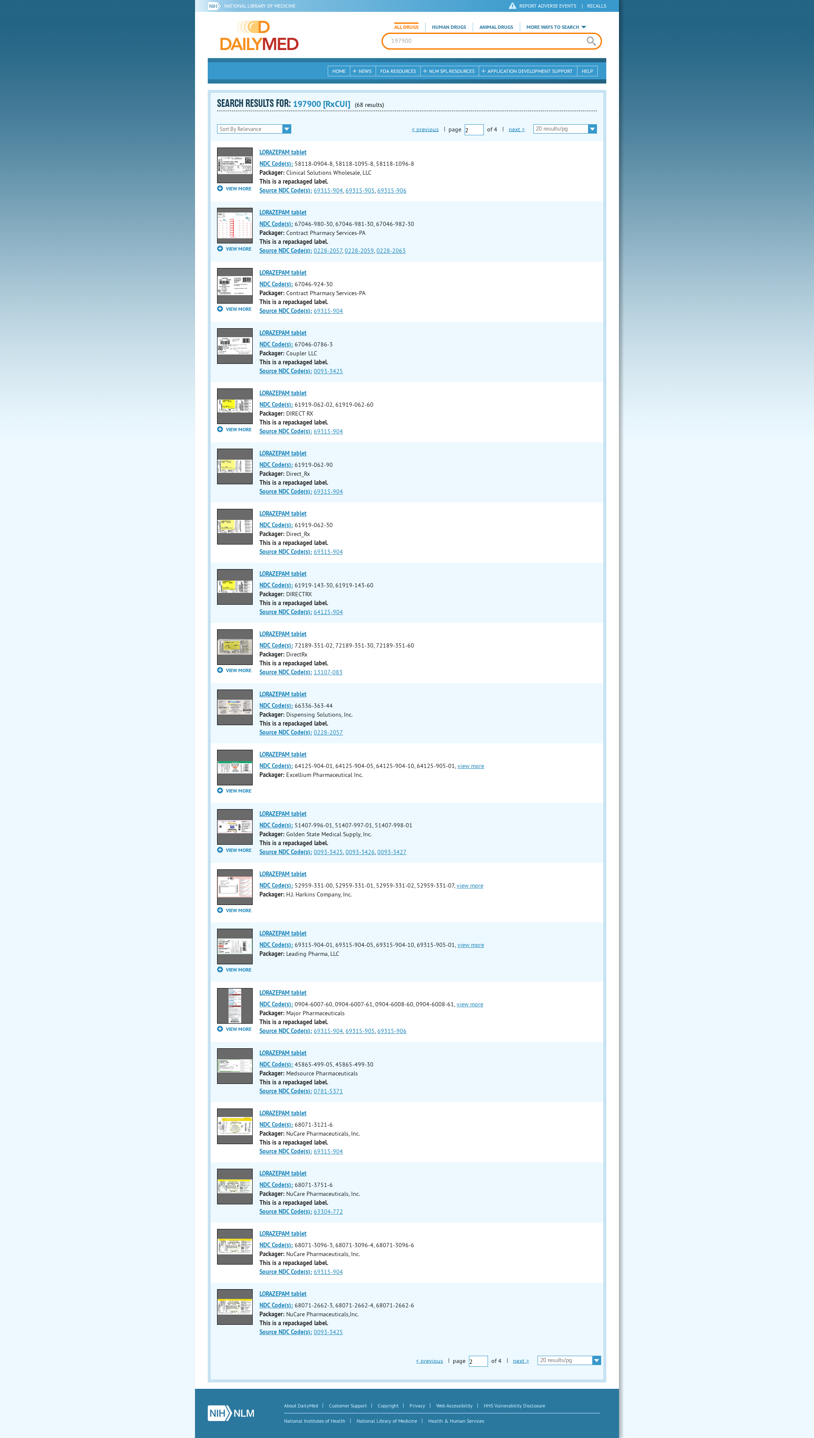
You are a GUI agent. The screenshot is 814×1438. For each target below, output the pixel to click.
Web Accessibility (454, 1405)
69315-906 (392, 190)
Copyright (388, 1405)
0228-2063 (391, 250)
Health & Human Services (456, 1421)
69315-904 (328, 190)
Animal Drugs (496, 27)
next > (517, 129)
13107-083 (328, 672)
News (365, 71)
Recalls (596, 6)
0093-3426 (360, 852)
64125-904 (328, 612)
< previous (425, 129)
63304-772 (328, 1211)
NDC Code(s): (276, 164)
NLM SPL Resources (451, 71)
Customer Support (348, 1405)
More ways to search (553, 27)
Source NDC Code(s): (285, 190)
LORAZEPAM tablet (283, 152)
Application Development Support (530, 71)
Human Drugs (449, 27)
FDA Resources (398, 71)
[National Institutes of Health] (216, 5)
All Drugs (406, 27)
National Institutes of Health (315, 1421)
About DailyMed (301, 1405)
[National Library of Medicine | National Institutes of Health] (231, 1413)
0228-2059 (359, 250)
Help (587, 71)
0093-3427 (392, 852)
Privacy (417, 1405)
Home (339, 71)
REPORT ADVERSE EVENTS (547, 6)
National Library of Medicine (259, 6)
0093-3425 (328, 371)
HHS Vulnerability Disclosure (514, 1405)
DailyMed (259, 35)
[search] (591, 41)
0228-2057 (328, 250)
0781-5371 (328, 1091)
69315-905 (360, 190)
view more (470, 766)
